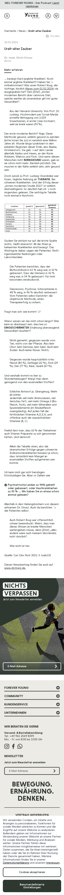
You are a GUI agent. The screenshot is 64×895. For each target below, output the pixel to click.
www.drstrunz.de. (15, 568)
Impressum (53, 862)
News (22, 31)
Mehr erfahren (13, 70)
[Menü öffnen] (7, 16)
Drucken (55, 36)
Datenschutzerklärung (16, 862)
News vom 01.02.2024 (39, 88)
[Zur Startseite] (32, 15)
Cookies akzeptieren (32, 872)
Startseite (10, 31)
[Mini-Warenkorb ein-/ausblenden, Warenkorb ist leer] (56, 15)
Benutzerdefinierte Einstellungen (32, 886)
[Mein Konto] (48, 15)
